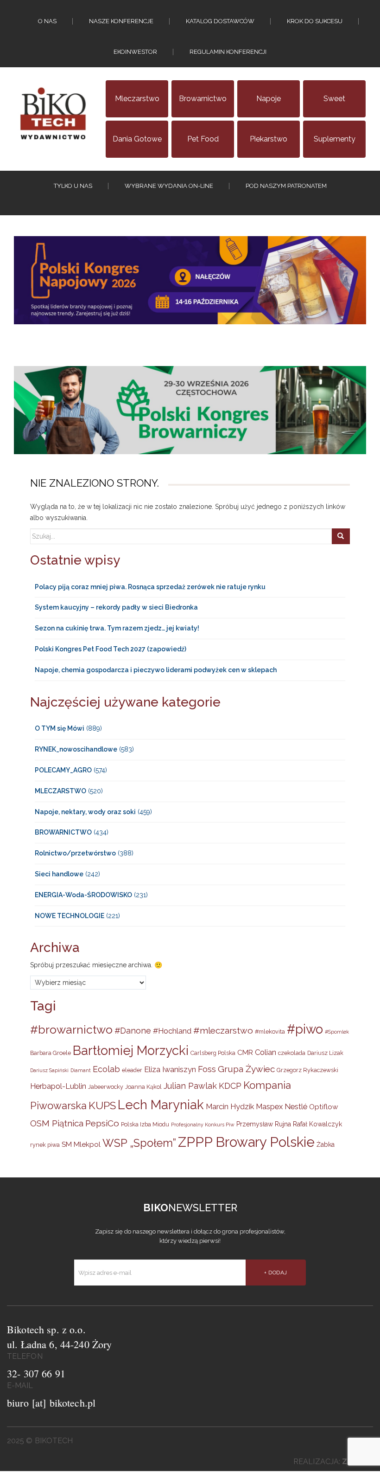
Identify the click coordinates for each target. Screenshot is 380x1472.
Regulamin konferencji (228, 51)
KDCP (230, 1086)
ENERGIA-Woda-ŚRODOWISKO (83, 895)
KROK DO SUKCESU (314, 21)
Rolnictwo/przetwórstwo (75, 853)
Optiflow (323, 1107)
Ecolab (106, 1069)
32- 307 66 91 (36, 1373)
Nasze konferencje (121, 21)
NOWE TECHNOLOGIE (69, 915)
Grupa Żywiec (246, 1069)
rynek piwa (45, 1144)
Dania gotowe (137, 139)
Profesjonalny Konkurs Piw (202, 1124)
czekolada (291, 1052)
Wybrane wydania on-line (169, 185)
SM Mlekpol (81, 1144)
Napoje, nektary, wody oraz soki (85, 812)
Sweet (334, 98)
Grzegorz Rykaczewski (307, 1070)
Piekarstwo (268, 139)
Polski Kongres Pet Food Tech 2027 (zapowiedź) (110, 649)
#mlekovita (270, 1031)
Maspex (269, 1106)
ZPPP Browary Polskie (246, 1142)
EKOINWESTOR (135, 51)
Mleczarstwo (137, 98)
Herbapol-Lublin (58, 1086)
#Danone (132, 1030)
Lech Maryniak (161, 1104)
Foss (207, 1069)
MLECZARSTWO (60, 791)
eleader (132, 1070)
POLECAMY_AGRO (63, 770)
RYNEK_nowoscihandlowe (76, 749)
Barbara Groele (50, 1052)
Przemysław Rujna (263, 1124)
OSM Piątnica (56, 1123)
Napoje (268, 98)
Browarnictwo (203, 98)
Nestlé (296, 1106)
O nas (47, 21)
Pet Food (203, 139)
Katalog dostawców (220, 21)
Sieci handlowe (59, 874)
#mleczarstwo (223, 1030)
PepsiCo (102, 1123)
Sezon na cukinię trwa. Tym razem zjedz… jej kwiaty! (117, 628)
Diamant (80, 1070)
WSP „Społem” (139, 1143)
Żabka (326, 1144)
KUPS (102, 1105)
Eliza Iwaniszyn (170, 1069)
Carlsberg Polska (212, 1052)
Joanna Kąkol (143, 1086)
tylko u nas (73, 185)
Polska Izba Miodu (145, 1124)
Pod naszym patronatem (286, 185)
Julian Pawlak (190, 1086)
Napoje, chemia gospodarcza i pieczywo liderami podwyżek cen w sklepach (156, 670)
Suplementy (334, 139)
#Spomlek (337, 1032)
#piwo (305, 1029)
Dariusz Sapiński (49, 1070)
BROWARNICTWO (63, 832)
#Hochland (172, 1030)
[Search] (340, 536)
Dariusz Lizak (325, 1052)
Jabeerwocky (105, 1086)
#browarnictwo (71, 1029)
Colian (265, 1052)
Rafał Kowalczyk (317, 1124)
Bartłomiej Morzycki (131, 1050)
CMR (245, 1052)
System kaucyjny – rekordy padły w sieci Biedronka (116, 607)
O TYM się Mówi (59, 728)
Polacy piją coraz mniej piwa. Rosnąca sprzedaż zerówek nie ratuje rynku (150, 587)
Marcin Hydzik (230, 1106)
